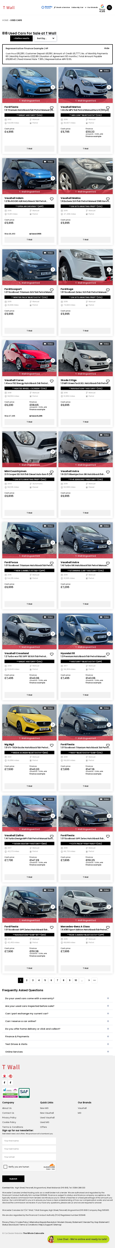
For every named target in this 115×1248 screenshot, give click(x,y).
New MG (44, 1108)
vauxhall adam (14, 198)
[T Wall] (8, 7)
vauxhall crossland (16, 653)
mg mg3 (9, 744)
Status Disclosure (10, 1224)
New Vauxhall (47, 1112)
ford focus (11, 562)
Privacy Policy (9, 1117)
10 (76, 980)
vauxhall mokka (71, 198)
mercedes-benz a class (75, 926)
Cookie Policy (9, 1122)
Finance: (89, 129)
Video (106, 71)
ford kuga (67, 289)
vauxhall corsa (14, 380)
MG (79, 1112)
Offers (43, 1127)
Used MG (44, 1122)
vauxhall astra (70, 471)
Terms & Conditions (12, 1127)
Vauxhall (82, 1108)
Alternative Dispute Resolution (43, 1222)
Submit (13, 1178)
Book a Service (63, 7)
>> (94, 980)
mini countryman (15, 471)
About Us (7, 1108)
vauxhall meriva (71, 107)
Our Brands (92, 7)
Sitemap (57, 1224)
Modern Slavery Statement (70, 1222)
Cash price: (9, 129)
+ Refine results (21, 38)
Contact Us (8, 1112)
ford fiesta (11, 107)
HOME (5, 20)
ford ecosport (13, 289)
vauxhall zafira (14, 835)
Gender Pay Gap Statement (96, 1222)
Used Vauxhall (47, 1117)
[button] (53, 87)
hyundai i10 (68, 653)
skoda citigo (69, 380)
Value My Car (77, 7)
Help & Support (46, 1224)
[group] (29, 85)
